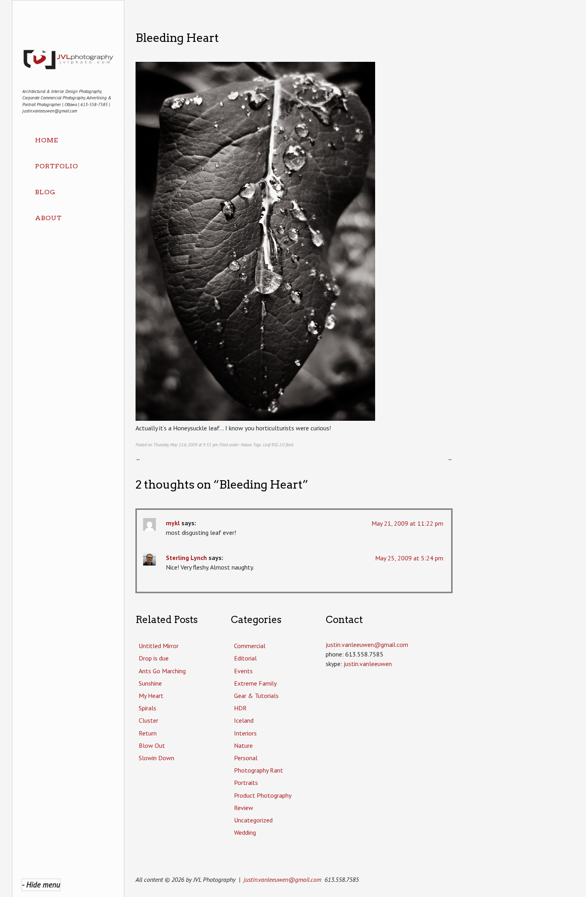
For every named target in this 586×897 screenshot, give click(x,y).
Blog (45, 192)
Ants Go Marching (162, 671)
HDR (240, 708)
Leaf (266, 445)
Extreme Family (255, 683)
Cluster (148, 720)
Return (148, 733)
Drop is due (154, 658)
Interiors (245, 733)
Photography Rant (258, 770)
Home (46, 140)
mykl (173, 523)
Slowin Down (156, 758)
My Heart (151, 696)
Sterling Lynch (186, 558)
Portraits (246, 783)
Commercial (249, 646)
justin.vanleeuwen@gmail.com (282, 879)
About (48, 218)
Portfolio (56, 166)
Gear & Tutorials (256, 696)
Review (243, 808)
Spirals (147, 708)
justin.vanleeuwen (368, 664)
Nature (246, 445)
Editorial (245, 658)
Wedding (245, 832)
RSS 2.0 (278, 445)
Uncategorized (253, 820)
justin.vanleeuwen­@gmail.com (367, 645)
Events (243, 671)
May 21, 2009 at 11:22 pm (407, 523)
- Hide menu (41, 884)
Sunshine (150, 683)
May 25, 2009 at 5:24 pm (409, 558)
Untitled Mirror (159, 646)
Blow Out (152, 745)
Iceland (244, 720)
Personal (246, 758)
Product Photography (262, 795)
